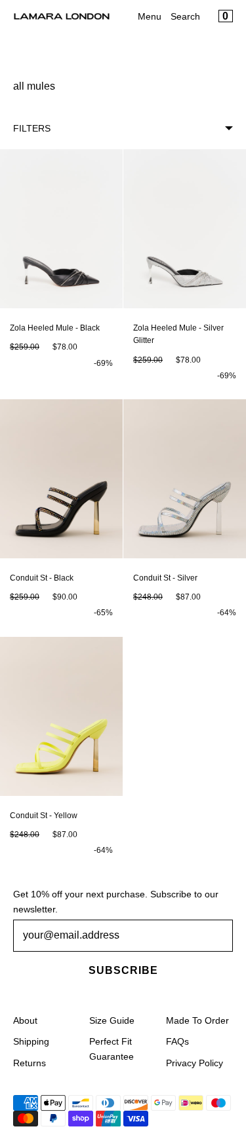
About (25, 1020)
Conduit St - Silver (165, 578)
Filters (32, 128)
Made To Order (197, 1020)
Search (185, 16)
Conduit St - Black (41, 578)
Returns (29, 1063)
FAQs (177, 1041)
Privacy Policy (194, 1063)
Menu (149, 16)
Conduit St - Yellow (43, 815)
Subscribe (123, 970)
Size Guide (111, 1020)
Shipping (31, 1041)
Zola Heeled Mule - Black (55, 328)
